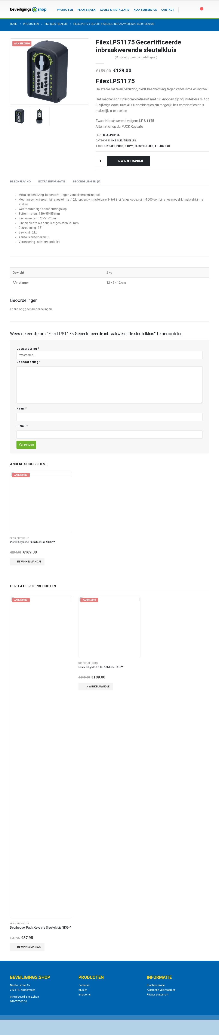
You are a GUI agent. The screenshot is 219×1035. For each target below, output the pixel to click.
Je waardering (27, 348)
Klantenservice (145, 9)
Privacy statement (157, 994)
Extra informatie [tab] (51, 181)
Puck (119, 146)
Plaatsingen (86, 9)
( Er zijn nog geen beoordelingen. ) (136, 57)
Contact (167, 9)
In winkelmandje (130, 161)
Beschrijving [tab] (20, 181)
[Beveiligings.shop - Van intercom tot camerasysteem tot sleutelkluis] (28, 9)
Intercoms (84, 994)
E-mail (22, 426)
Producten (65, 9)
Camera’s (84, 985)
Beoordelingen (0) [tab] (87, 181)
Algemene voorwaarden (161, 989)
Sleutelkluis (144, 146)
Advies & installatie (114, 9)
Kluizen (82, 989)
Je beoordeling (28, 362)
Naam (21, 408)
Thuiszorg (162, 146)
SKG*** (129, 146)
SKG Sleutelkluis (123, 140)
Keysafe (109, 146)
